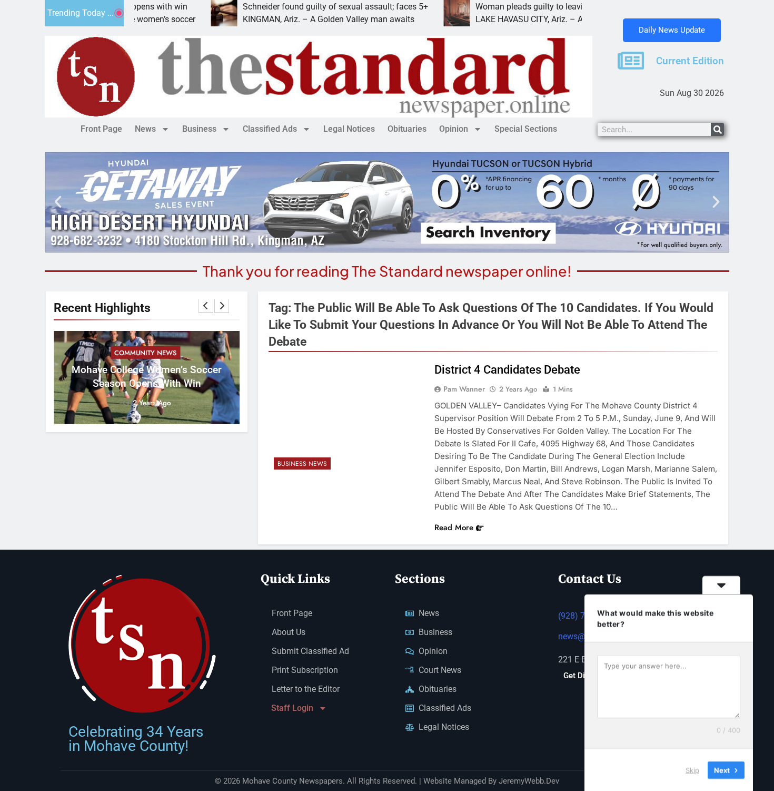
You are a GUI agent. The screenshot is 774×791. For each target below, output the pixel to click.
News (145, 129)
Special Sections (525, 129)
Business (199, 129)
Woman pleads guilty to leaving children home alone (532, 7)
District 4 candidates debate (507, 369)
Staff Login (292, 708)
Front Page (101, 129)
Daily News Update (672, 30)
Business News (302, 463)
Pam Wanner (464, 389)
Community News (145, 353)
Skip (692, 769)
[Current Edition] (631, 60)
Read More (453, 527)
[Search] (717, 129)
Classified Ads (270, 129)
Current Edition (690, 61)
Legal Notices (349, 129)
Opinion (453, 129)
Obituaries (407, 129)
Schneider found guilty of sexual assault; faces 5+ (295, 7)
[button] (58, 202)
